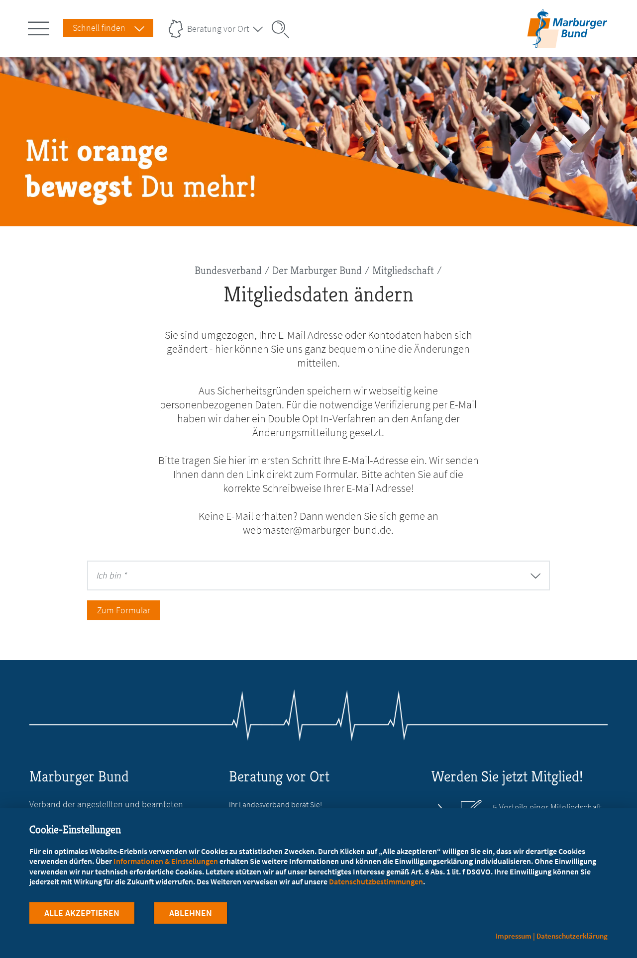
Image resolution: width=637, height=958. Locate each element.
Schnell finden (99, 27)
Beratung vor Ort (218, 28)
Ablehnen (190, 913)
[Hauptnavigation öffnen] (40, 26)
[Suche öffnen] (283, 29)
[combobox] (318, 575)
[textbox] (249, 575)
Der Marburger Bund (317, 270)
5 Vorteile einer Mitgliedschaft (547, 807)
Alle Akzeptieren (81, 913)
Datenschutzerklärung (572, 936)
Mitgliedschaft (403, 270)
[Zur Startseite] (567, 41)
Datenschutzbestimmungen (376, 881)
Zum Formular (123, 610)
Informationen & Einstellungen (165, 861)
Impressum (513, 936)
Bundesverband (228, 270)
